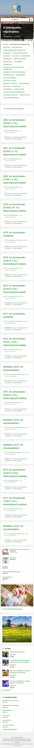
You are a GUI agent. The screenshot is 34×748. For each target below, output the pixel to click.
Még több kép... (6, 690)
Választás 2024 (25, 95)
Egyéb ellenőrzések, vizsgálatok (14, 50)
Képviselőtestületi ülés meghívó (14, 72)
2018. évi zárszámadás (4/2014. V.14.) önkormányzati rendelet (14, 260)
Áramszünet (13, 557)
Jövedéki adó (7, 64)
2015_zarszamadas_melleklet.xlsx (14, 427)
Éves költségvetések (20, 53)
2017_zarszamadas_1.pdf (12, 296)
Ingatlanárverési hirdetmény (10, 700)
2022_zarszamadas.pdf (11, 131)
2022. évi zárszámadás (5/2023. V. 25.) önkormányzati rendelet (14, 123)
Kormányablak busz (7, 577)
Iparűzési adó (7, 61)
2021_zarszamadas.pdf (11, 159)
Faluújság (6, 56)
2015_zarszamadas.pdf (11, 402)
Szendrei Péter (6, 720)
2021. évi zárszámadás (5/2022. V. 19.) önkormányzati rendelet (14, 151)
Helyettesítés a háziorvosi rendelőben (20, 549)
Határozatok (7, 59)
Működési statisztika (10, 83)
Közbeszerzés (20, 75)
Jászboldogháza (7, 36)
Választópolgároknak (10, 98)
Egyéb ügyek (7, 53)
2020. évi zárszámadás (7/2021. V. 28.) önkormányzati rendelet (14, 179)
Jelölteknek (18, 61)
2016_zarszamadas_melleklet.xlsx (14, 374)
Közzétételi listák (9, 80)
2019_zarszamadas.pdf (11, 215)
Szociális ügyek (19, 89)
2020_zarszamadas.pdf (11, 187)
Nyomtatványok (24, 83)
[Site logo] (17, 15)
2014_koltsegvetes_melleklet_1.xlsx (15, 452)
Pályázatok (7, 86)
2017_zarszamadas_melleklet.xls (14, 321)
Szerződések (7, 89)
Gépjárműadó (25, 56)
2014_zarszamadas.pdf (11, 480)
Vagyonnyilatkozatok (10, 95)
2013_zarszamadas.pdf (11, 509)
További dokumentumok (9, 729)
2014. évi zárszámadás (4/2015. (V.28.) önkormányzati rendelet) (15, 473)
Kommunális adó (8, 75)
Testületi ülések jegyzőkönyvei (14, 92)
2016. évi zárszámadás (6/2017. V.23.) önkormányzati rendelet (14, 342)
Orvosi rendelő (14, 552)
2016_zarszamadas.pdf (11, 349)
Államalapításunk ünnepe (17, 652)
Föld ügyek (15, 56)
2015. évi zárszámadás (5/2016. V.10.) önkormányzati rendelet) (15, 395)
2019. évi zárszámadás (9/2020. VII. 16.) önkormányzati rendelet (14, 207)
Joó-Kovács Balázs (8, 725)
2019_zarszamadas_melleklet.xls (14, 240)
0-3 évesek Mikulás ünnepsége (12, 609)
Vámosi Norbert (7, 710)
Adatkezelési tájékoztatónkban (21, 744)
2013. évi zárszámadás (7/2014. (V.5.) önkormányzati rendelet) (15, 501)
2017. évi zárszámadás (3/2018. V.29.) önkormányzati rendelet (14, 288)
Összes (5, 44)
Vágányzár (5, 566)
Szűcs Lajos (6, 715)
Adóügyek (6, 47)
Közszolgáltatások (9, 78)
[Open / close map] (31, 19)
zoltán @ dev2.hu (17, 745)
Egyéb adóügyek (16, 47)
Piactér (5, 580)
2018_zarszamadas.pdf (11, 268)
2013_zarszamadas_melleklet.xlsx (14, 533)
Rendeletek (16, 86)
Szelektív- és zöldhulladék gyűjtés (11, 571)
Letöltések (17, 36)
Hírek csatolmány (20, 59)
